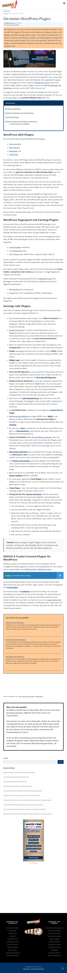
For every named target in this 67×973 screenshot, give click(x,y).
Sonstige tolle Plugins (12, 117)
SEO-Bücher (54, 950)
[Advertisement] (33, 685)
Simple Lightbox (16, 475)
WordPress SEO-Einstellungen (15, 640)
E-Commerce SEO (13, 939)
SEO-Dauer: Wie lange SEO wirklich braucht (16, 777)
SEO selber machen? (54, 953)
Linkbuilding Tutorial (13, 941)
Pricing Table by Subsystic (42, 437)
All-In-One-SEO (15, 144)
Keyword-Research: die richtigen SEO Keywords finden (19, 772)
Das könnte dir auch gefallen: (19, 124)
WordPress (39, 696)
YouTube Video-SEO (12, 955)
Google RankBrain (54, 939)
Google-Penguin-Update (54, 936)
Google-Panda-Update (54, 933)
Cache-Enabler (15, 247)
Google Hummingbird (54, 930)
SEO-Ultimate (14, 148)
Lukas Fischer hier (54, 600)
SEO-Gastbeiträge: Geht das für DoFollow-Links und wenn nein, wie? (23, 804)
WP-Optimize (14, 289)
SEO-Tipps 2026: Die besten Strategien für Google (17, 786)
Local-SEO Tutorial (12, 944)
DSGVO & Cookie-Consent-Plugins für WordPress (21, 121)
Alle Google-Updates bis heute (54, 928)
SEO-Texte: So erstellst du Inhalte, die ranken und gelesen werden (22, 791)
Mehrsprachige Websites (19, 416)
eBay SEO (12, 936)
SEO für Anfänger (13, 947)
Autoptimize (17, 251)
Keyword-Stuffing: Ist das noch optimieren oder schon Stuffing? (21, 795)
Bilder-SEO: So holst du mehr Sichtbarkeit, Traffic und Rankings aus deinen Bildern (27, 814)
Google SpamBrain (54, 941)
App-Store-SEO (12, 933)
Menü (64, 3)
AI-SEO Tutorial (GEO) (12, 928)
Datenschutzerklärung (37, 969)
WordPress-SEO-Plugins (13, 109)
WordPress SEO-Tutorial (13, 953)
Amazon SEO (12, 930)
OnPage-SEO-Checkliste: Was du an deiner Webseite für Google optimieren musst (27, 800)
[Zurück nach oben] (63, 969)
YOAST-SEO (13, 155)
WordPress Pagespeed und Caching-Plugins (19, 113)
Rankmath (13, 151)
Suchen (5, 758)
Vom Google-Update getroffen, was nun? (15, 781)
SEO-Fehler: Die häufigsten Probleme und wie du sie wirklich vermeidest (24, 809)
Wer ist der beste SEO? (54, 955)
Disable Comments (16, 330)
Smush (16, 254)
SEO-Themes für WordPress (15, 623)
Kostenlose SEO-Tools (54, 944)
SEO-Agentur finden (54, 947)
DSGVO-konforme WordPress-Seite (37, 569)
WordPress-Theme (42, 83)
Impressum (26, 969)
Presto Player (14, 488)
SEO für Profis (13, 950)
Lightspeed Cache (46, 279)
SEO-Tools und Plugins (27, 696)
